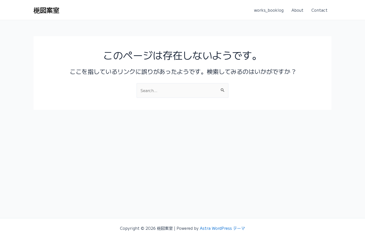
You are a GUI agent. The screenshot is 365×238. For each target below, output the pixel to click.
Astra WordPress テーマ (222, 228)
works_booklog (269, 10)
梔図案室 (46, 9)
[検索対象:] (182, 90)
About (297, 10)
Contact (319, 10)
